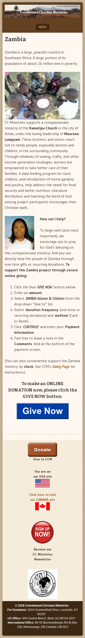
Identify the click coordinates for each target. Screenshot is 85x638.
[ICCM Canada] (42, 506)
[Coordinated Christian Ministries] (42, 16)
